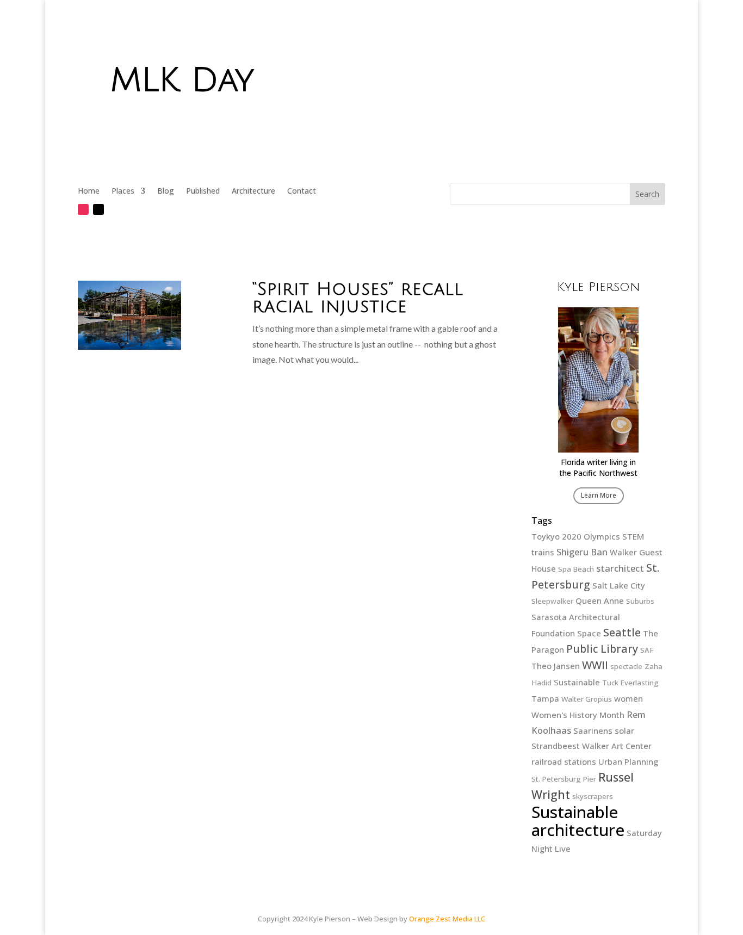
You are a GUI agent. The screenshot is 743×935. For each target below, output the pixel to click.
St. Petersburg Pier (563, 779)
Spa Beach (576, 569)
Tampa (545, 698)
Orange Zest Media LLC (447, 919)
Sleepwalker (552, 601)
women (628, 698)
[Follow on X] (98, 209)
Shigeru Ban (582, 552)
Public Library (602, 648)
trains (542, 552)
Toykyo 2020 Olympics (575, 536)
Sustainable (577, 682)
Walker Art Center (617, 745)
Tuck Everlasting (630, 683)
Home (89, 191)
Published (203, 191)
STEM (633, 536)
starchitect (620, 568)
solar (624, 730)
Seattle (622, 632)
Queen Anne (599, 600)
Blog (165, 191)
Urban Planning (628, 761)
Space (589, 633)
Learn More (598, 495)
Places (123, 191)
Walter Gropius (586, 699)
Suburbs (640, 601)
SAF (646, 650)
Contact (301, 191)
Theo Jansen (555, 665)
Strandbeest (555, 745)
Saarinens (592, 730)
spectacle (626, 666)
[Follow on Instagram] (83, 209)
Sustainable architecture (577, 821)
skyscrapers (592, 796)
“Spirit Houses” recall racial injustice (357, 298)
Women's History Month (577, 714)
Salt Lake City (618, 585)
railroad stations (563, 761)
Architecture (253, 191)
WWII (595, 665)
